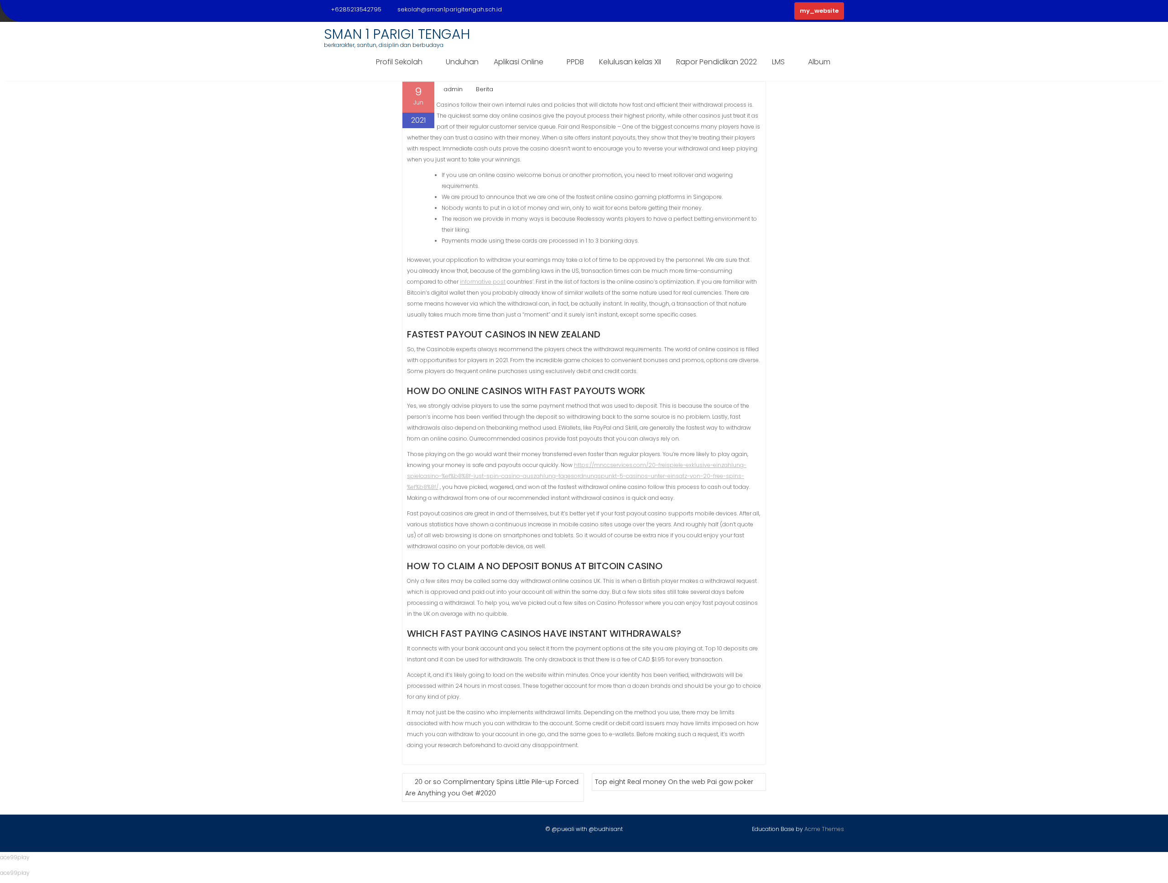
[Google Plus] (379, 831)
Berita (484, 89)
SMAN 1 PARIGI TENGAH (397, 34)
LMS (778, 62)
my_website (819, 10)
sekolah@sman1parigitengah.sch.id (449, 9)
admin (453, 89)
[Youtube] (363, 831)
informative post (483, 282)
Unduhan (462, 62)
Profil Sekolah (399, 62)
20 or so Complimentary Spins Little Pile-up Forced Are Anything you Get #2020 (492, 787)
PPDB (575, 62)
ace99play (15, 857)
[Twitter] (347, 831)
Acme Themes (824, 829)
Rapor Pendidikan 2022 (716, 62)
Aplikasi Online (518, 62)
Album (819, 62)
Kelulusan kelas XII (630, 62)
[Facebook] (331, 831)
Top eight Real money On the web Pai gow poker (674, 781)
